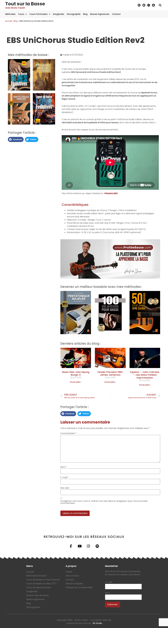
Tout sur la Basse (25, 4)
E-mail (64, 477)
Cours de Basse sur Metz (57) (41, 583)
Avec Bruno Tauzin (15, 7)
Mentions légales (74, 583)
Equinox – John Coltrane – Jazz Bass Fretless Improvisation (144, 374)
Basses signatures (35, 599)
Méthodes (10, 14)
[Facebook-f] (71, 546)
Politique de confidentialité (79, 587)
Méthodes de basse (36, 575)
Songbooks (58, 14)
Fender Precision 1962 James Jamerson (110, 373)
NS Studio (97, 623)
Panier (69, 571)
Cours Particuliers (38, 14)
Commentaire (68, 433)
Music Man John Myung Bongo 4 (75, 373)
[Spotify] (153, 5)
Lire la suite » (75, 382)
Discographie (73, 14)
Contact (116, 14)
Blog (85, 14)
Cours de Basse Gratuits (38, 587)
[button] (160, 5)
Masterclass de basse (37, 595)
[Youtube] (143, 5)
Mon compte (72, 575)
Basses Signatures (99, 14)
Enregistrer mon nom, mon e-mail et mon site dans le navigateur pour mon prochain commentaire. (104, 502)
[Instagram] (148, 5)
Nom (63, 467)
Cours (21, 14)
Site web (64, 488)
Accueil (8, 21)
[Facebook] (139, 5)
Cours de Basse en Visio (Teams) (43, 579)
